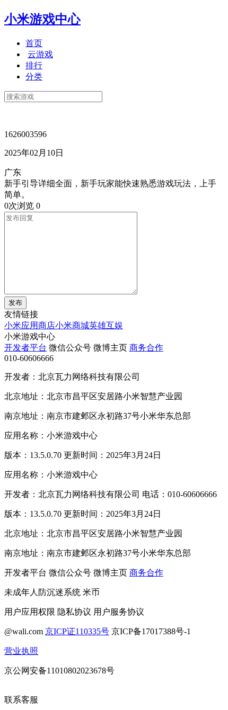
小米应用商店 (29, 325)
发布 (15, 303)
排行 (33, 65)
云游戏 (40, 54)
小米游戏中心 (42, 19)
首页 (33, 43)
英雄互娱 (106, 325)
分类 (33, 76)
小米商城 (72, 325)
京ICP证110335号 (77, 631)
